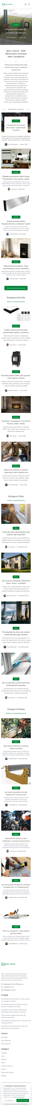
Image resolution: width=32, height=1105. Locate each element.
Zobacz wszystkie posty (16, 302)
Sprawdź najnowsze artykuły (16, 288)
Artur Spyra (4, 1037)
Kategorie (5, 1049)
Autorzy (4, 1033)
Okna (16, 528)
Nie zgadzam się (9, 1100)
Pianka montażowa (7, 1066)
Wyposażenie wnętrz (7, 1072)
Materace (4, 1059)
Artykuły (4, 995)
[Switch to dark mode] (25, 4)
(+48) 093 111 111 (9, 987)
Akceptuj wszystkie (23, 1100)
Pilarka (16, 742)
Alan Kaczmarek (6, 1044)
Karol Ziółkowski (6, 1040)
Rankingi (3, 1075)
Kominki (16, 25)
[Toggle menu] (29, 4)
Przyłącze (4, 1053)
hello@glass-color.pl (9, 990)
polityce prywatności (19, 1097)
